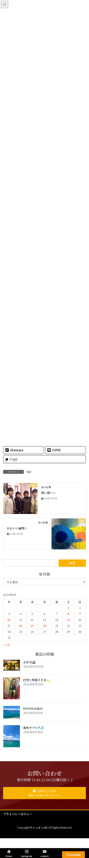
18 (20, 626)
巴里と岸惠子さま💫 (36, 680)
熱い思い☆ (48, 493)
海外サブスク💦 (33, 728)
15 (68, 620)
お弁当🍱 (29, 662)
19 (32, 626)
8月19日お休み (33, 708)
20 (44, 626)
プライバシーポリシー (17, 814)
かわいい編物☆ (17, 528)
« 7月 (6, 645)
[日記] (20, 498)
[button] (44, 793)
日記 (28, 471)
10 (9, 620)
